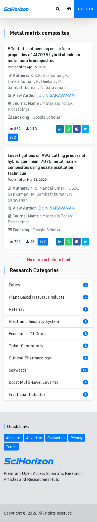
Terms (11, 447)
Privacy (77, 438)
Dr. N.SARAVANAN (57, 95)
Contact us (56, 438)
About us (13, 438)
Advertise (34, 438)
